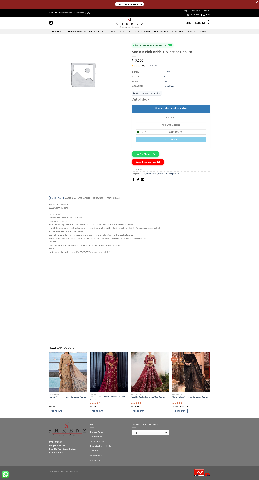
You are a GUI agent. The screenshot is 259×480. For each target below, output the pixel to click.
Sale (130, 32)
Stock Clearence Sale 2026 (129, 4)
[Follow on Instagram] (204, 15)
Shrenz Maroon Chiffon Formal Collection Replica (107, 397)
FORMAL (115, 32)
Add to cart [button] (56, 411)
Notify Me (171, 139)
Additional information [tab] (77, 198)
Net (165, 81)
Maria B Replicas (170, 174)
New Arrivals (59, 32)
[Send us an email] (209, 15)
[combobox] (141, 132)
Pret (172, 32)
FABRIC (163, 32)
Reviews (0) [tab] (98, 198)
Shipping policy (97, 441)
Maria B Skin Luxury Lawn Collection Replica (67, 397)
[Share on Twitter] (138, 179)
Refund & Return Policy (101, 446)
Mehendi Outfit (91, 32)
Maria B (167, 72)
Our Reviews (195, 11)
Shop (178, 11)
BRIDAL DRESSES (75, 32)
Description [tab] (56, 198)
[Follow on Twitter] (206, 15)
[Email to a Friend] (142, 179)
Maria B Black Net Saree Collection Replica (190, 397)
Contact (206, 11)
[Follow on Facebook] (201, 15)
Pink (166, 76)
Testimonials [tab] (113, 198)
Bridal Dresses (151, 174)
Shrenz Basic (200, 32)
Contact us (95, 460)
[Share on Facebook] (133, 179)
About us (94, 450)
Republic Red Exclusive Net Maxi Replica (148, 397)
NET (179, 174)
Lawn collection (150, 32)
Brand (143, 174)
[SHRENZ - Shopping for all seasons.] (129, 23)
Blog (185, 11)
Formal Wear (169, 86)
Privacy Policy (96, 431)
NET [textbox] (149, 433)
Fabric (160, 174)
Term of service (97, 436)
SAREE (123, 32)
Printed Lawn (185, 32)
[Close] (257, 2)
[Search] (51, 23)
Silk (136, 32)
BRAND (104, 32)
